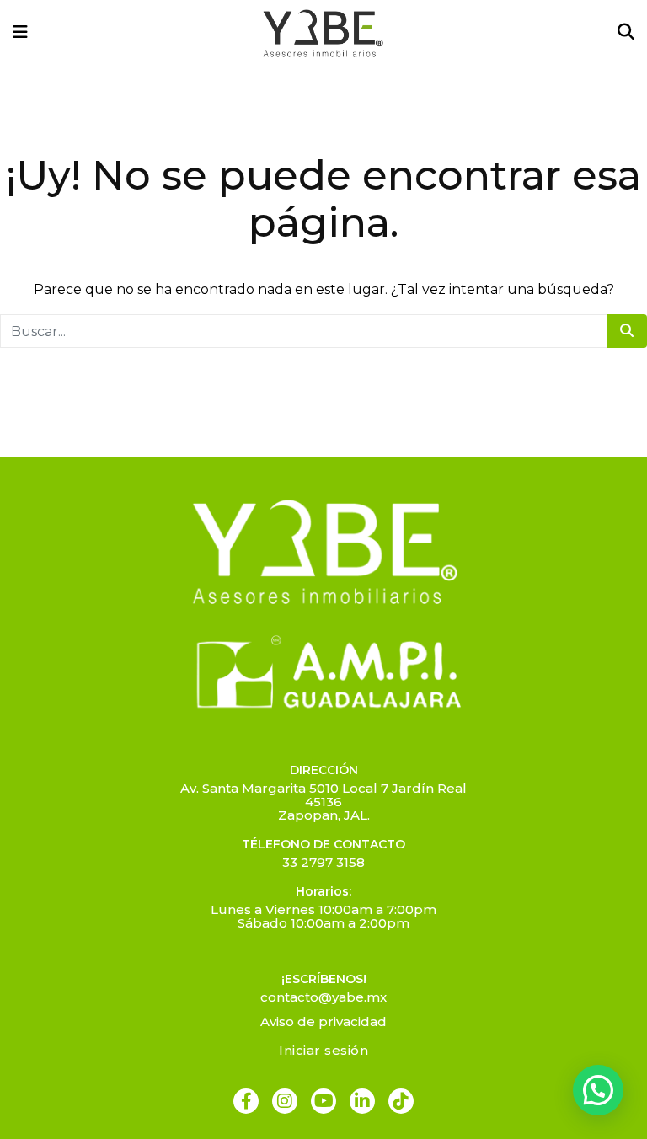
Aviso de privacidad (323, 1021)
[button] (598, 1090)
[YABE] (323, 33)
